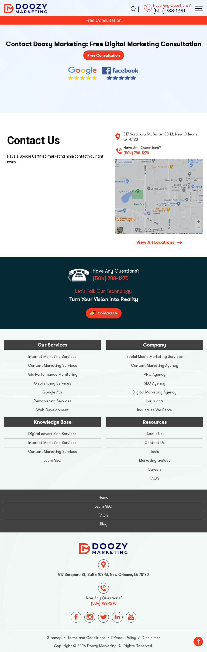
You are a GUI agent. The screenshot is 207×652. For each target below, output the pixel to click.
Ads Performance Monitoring (52, 374)
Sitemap (54, 637)
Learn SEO (52, 460)
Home (103, 497)
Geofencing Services (52, 383)
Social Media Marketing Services (154, 356)
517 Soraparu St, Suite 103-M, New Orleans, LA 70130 (103, 574)
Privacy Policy (123, 637)
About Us (155, 433)
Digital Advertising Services (52, 433)
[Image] (103, 548)
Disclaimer (151, 637)
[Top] (198, 641)
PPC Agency (154, 374)
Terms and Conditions (86, 637)
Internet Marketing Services (52, 356)
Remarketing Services (52, 401)
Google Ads (52, 392)
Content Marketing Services (52, 365)
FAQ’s (155, 478)
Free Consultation (103, 20)
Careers (155, 469)
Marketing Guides (154, 460)
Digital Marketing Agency (155, 392)
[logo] (25, 8)
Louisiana (154, 401)
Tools (154, 451)
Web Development (52, 410)
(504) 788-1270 (169, 11)
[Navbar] (199, 8)
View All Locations (155, 242)
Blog (103, 524)
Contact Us (107, 313)
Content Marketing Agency (154, 365)
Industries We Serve (154, 410)
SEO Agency (154, 383)
